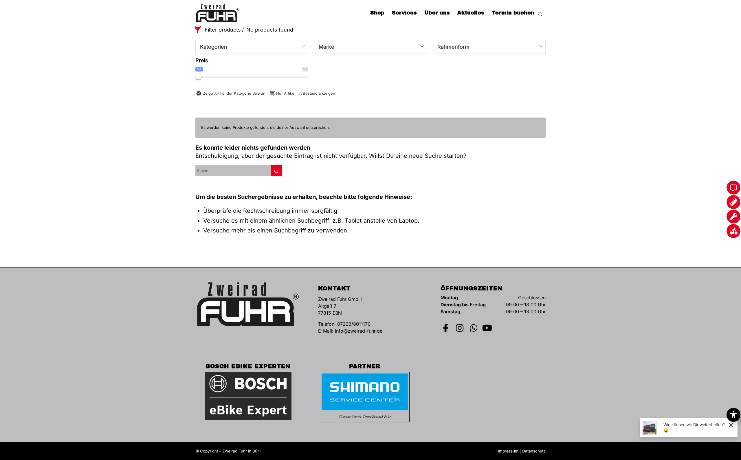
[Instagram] (459, 328)
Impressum (508, 451)
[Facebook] (446, 328)
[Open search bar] (540, 13)
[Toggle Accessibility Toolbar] (733, 415)
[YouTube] (487, 328)
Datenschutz (534, 451)
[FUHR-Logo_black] (217, 13)
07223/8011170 (353, 324)
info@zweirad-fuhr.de (358, 331)
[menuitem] (377, 13)
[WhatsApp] (473, 328)
